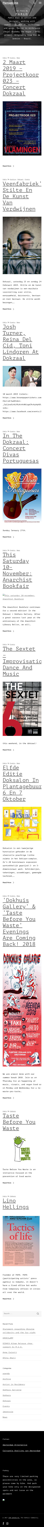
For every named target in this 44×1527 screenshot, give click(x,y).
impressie (8, 1412)
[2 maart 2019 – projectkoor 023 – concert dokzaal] (22, 160)
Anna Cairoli (10, 1352)
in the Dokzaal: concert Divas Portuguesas (21, 448)
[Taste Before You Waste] (22, 1166)
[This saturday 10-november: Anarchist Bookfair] (22, 599)
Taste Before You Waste (19, 1122)
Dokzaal (20, 179)
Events (12, 58)
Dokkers (13, 1111)
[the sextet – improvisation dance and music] (22, 740)
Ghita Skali (9, 1358)
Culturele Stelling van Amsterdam (21, 1451)
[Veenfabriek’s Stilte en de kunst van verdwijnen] (22, 278)
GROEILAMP (8, 1338)
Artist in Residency (14, 1384)
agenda (6, 1374)
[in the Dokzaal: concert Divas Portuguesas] (22, 527)
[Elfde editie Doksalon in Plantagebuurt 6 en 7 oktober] (22, 845)
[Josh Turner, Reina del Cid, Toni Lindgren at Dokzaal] (22, 391)
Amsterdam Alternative (15, 1445)
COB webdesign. (14, 1518)
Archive (13, 179)
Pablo (5, 58)
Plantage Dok (10, 2)
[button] (40, 3)
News (18, 58)
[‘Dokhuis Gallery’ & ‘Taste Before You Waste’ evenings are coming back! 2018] (22, 1071)
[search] (34, 2)
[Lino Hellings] (22, 1271)
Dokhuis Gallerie (12, 1390)
